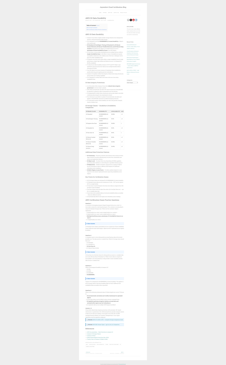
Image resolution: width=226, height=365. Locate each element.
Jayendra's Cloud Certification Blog (113, 7)
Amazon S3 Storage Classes (94, 334)
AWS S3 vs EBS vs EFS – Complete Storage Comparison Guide (108, 319)
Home (100, 12)
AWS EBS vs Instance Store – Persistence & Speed (93, 353)
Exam (107, 344)
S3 (100, 342)
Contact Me (116, 12)
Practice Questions (114, 344)
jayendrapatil (110, 20)
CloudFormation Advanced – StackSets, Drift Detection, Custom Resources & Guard (133, 53)
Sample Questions (90, 346)
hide (98, 25)
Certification (92, 344)
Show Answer (91, 223)
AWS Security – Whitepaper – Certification (117, 353)
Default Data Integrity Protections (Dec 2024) (98, 337)
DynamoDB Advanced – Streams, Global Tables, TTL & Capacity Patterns (133, 46)
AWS (91, 342)
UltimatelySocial (122, 364)
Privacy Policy (123, 12)
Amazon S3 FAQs (91, 335)
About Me (110, 12)
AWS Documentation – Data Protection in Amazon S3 (100, 332)
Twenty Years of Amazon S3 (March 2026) (97, 339)
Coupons (105, 12)
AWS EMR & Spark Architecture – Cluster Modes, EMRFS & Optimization (133, 65)
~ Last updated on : (95, 20)
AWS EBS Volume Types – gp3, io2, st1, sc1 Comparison (106, 324)
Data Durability (96, 342)
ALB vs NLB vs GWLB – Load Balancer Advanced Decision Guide (133, 72)
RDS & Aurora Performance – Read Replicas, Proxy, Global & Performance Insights (133, 59)
